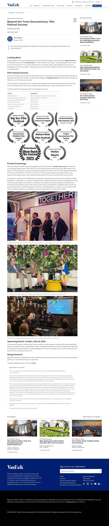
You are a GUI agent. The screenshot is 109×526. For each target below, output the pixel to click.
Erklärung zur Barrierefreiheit (71, 485)
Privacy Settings (88, 480)
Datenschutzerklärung (68, 480)
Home (61, 476)
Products (36, 5)
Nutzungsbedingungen (68, 483)
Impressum (86, 478)
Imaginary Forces (52, 78)
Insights (70, 5)
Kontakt (63, 478)
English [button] (98, 1)
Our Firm (88, 5)
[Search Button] (31, 5)
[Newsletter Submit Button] (100, 471)
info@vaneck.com (71, 502)
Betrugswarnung (89, 476)
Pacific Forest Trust (60, 166)
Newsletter (97, 5)
